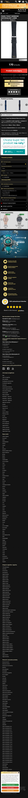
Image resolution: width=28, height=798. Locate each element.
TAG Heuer (4, 547)
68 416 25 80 (6, 347)
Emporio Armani (5, 476)
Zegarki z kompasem (6, 626)
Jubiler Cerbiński (5, 495)
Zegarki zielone (5, 581)
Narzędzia (4, 680)
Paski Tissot (4, 708)
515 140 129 (7, 322)
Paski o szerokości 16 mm (7, 742)
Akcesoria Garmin (5, 662)
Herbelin (4, 490)
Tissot (3, 553)
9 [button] (25, 256)
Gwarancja (4, 385)
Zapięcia (4, 723)
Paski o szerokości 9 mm (7, 730)
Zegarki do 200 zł (5, 637)
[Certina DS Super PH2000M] (14, 244)
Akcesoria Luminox (6, 664)
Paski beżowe (5, 764)
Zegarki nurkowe (5, 606)
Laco (3, 502)
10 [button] (26, 256)
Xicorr (3, 560)
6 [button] (21, 256)
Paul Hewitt (4, 527)
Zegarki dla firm (5, 425)
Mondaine (4, 519)
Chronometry (4, 570)
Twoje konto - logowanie (7, 400)
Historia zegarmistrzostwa (7, 389)
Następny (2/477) (22, 60)
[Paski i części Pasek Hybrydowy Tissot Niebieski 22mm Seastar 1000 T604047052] (20, 105)
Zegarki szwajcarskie (6, 615)
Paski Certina (4, 685)
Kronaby (4, 501)
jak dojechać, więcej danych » (7, 349)
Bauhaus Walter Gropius (7, 450)
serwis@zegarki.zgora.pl (15, 329)
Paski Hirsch (4, 689)
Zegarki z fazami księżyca (7, 624)
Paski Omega (4, 701)
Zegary (3, 653)
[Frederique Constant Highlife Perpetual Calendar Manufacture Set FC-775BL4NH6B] (20, 219)
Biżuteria (4, 667)
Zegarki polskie (5, 608)
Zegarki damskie (5, 574)
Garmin (3, 486)
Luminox (4, 511)
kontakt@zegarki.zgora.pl (15, 319)
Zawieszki (4, 724)
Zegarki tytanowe (5, 619)
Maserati (4, 513)
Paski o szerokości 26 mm (7, 758)
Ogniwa (3, 683)
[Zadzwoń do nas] (26, 1)
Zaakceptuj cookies (10, 785)
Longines (4, 506)
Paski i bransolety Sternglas (7, 712)
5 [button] (19, 256)
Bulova (3, 458)
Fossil (3, 483)
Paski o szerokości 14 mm (7, 739)
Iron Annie (4, 492)
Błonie (3, 456)
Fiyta (3, 479)
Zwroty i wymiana (5, 427)
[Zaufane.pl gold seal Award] (5, 302)
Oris (3, 524)
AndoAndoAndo (5, 442)
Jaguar (3, 493)
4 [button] (18, 256)
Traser (3, 554)
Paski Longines (5, 696)
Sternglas (4, 544)
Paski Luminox (5, 698)
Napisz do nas (5, 408)
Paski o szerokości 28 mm (7, 760)
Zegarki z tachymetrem (6, 628)
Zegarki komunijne (5, 429)
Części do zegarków (6, 377)
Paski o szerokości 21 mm (7, 751)
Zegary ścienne (5, 655)
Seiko (3, 536)
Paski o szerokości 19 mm (7, 748)
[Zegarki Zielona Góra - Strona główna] (7, 1)
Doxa (3, 474)
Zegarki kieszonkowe (6, 594)
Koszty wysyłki (5, 393)
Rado (3, 531)
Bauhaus (4, 449)
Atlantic (3, 443)
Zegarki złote (4, 635)
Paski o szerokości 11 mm (7, 733)
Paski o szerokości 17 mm (7, 744)
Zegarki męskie (5, 576)
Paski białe (4, 766)
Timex (3, 551)
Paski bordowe (5, 767)
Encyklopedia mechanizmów (7, 381)
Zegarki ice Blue (5, 579)
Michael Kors (4, 517)
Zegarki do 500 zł (5, 642)
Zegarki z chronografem (7, 622)
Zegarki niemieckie (6, 604)
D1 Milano (4, 470)
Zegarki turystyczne (6, 617)
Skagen (3, 540)
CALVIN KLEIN (5, 459)
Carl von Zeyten (5, 461)
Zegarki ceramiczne (6, 585)
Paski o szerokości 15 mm (7, 741)
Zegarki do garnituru (6, 587)
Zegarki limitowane (6, 597)
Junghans (4, 497)
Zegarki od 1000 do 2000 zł (7, 646)
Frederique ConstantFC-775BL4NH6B (19, 225)
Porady (3, 416)
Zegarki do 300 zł (5, 638)
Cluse (3, 467)
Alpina (3, 440)
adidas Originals (5, 436)
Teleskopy (4, 719)
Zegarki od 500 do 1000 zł (7, 644)
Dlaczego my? (5, 406)
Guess (3, 488)
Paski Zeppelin (5, 710)
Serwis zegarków (5, 421)
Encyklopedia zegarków (6, 383)
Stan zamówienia (5, 423)
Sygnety (4, 717)
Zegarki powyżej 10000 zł (7, 651)
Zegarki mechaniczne (6, 601)
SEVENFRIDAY (5, 538)
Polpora (3, 529)
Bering (3, 454)
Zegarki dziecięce (5, 588)
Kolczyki (3, 676)
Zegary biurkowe (5, 656)
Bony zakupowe (5, 669)
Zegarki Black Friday (6, 431)
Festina (3, 477)
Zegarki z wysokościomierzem (8, 633)
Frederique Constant (6, 484)
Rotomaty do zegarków (6, 715)
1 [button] (14, 256)
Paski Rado (4, 705)
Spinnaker (4, 542)
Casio (3, 463)
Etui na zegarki (5, 674)
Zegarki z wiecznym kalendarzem (8, 631)
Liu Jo (3, 504)
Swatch (3, 545)
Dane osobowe (5, 379)
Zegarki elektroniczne (6, 590)
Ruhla (3, 533)
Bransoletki (4, 671)
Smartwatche (5, 572)
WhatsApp (8, 336)
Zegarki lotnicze (5, 599)
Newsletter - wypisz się (6, 398)
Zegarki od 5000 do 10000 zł (7, 649)
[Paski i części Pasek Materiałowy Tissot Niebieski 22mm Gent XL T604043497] (6, 105)
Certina (3, 465)
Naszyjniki (4, 682)
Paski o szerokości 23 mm (7, 755)
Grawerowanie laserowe (7, 387)
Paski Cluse (4, 687)
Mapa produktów (5, 394)
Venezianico (4, 556)
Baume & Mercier (5, 452)
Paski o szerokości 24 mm (7, 757)
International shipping (6, 391)
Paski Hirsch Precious (6, 694)
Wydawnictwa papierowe (7, 721)
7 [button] (22, 256)
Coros (3, 468)
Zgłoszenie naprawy (6, 402)
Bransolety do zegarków (7, 673)
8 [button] (23, 256)
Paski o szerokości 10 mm (7, 732)
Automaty (4, 569)
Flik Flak (4, 481)
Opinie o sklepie (5, 412)
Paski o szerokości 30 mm (7, 762)
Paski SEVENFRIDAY (6, 707)
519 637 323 (7, 329)
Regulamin (4, 419)
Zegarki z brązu (5, 583)
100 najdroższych (5, 567)
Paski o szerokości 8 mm (7, 728)
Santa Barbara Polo (6, 535)
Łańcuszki (4, 678)
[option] (14, 10)
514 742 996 (7, 326)
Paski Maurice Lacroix (6, 699)
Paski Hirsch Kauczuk (6, 690)
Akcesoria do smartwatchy (7, 665)
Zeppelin (4, 561)
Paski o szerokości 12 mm (7, 735)
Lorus (3, 508)
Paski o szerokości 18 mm (7, 746)
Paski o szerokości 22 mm (7, 753)
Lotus (3, 510)
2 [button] (15, 256)
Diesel (3, 472)
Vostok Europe (5, 558)
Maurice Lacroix (5, 515)
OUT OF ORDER (5, 526)
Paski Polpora (5, 703)
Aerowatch (4, 438)
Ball (3, 447)
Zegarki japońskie (5, 592)
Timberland (4, 549)
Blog (3, 375)
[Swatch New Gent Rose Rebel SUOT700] (6, 219)
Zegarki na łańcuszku (6, 603)
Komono (4, 499)
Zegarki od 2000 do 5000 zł (7, 647)
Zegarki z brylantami (6, 621)
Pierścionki (4, 714)
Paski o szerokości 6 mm (7, 726)
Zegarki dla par (5, 578)
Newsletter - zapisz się (6, 396)
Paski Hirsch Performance (7, 692)
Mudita (3, 520)
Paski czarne (4, 771)
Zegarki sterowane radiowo (7, 612)
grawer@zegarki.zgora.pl (15, 333)
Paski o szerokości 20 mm (7, 749)
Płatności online (5, 414)
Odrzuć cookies (10, 788)
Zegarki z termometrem (7, 630)
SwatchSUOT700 (6, 225)
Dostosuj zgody (10, 791)
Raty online (4, 418)
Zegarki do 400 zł (5, 640)
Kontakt (3, 404)
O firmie (4, 410)
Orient (3, 522)
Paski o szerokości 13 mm (7, 737)
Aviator (3, 445)
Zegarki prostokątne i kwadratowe (9, 610)
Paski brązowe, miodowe (7, 769)
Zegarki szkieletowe (6, 613)
